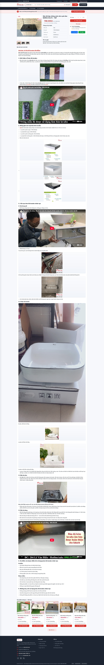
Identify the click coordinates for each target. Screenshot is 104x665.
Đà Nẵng (29, 84)
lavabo (46, 84)
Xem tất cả (51, 629)
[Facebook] (18, 658)
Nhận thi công (42, 643)
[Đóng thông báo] (86, 11)
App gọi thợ (59, 1)
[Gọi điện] (24, 658)
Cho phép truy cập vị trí (79, 11)
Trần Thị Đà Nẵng (76, 26)
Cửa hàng (33, 8)
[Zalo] (21, 658)
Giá (21, 127)
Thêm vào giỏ (79, 20)
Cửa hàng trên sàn (43, 645)
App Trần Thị (42, 647)
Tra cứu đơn (41, 8)
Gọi (82, 32)
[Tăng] (80, 17)
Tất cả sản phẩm (42, 641)
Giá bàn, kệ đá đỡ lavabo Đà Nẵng (29, 50)
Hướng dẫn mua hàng (74, 1)
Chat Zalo (75, 32)
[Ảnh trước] (18, 27)
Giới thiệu (66, 1)
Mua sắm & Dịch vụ (23, 8)
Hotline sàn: (23, 1)
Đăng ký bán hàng (83, 1)
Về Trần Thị (57, 645)
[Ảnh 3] (28, 43)
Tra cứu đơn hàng (58, 641)
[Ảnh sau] (40, 27)
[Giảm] (76, 17)
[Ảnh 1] (19, 43)
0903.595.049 (26, 647)
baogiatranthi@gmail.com (24, 649)
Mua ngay (78, 23)
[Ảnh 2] (23, 43)
